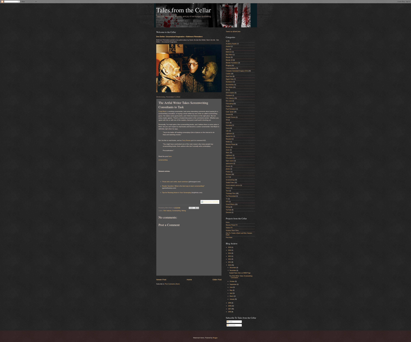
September (233, 284)
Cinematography (231, 68)
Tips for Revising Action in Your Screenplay (176, 192)
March (232, 296)
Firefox (228, 106)
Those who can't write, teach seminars (175, 181)
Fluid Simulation (231, 109)
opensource (229, 163)
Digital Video (230, 79)
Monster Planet (230, 144)
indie (227, 131)
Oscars (228, 166)
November (233, 270)
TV (227, 199)
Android (228, 46)
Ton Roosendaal (231, 196)
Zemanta (228, 212)
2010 (230, 265)
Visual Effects (230, 204)
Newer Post (161, 280)
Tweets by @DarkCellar (233, 31)
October (232, 281)
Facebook (229, 95)
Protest (228, 171)
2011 (230, 262)
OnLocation (229, 158)
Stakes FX (229, 227)
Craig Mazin (163, 111)
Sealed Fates (230, 182)
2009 (230, 303)
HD (227, 120)
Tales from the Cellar (183, 10)
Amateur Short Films (232, 230)
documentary (230, 84)
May (231, 290)
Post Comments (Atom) (172, 284)
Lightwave (229, 133)
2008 (230, 306)
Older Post (217, 280)
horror (227, 122)
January (232, 299)
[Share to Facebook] (196, 208)
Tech (227, 191)
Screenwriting (176, 210)
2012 (230, 259)
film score (229, 101)
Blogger (215, 338)
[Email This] (190, 208)
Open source (230, 161)
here (170, 156)
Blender (228, 57)
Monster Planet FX (232, 225)
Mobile (228, 142)
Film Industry (167, 210)
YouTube (228, 210)
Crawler (228, 73)
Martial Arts (229, 136)
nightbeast (229, 155)
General (228, 114)
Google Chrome (230, 117)
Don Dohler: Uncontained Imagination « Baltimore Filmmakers (179, 36)
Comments (231, 325)
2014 (230, 253)
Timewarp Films (231, 193)
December (233, 267)
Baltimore (229, 52)
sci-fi (227, 177)
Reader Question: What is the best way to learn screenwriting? (183, 186)
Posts (230, 321)
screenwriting (163, 160)
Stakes (228, 188)
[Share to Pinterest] (198, 208)
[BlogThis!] (192, 208)
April (231, 293)
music (228, 150)
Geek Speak (230, 112)
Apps (227, 49)
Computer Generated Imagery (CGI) (237, 71)
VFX (227, 201)
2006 (230, 312)
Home (189, 280)
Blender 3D (229, 60)
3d (226, 41)
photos (228, 169)
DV (227, 90)
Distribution (229, 82)
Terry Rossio (186, 140)
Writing (184, 210)
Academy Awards (231, 44)
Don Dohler (229, 87)
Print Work (229, 237)
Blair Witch (229, 54)
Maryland (229, 139)
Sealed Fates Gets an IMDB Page (239, 273)
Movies (228, 147)
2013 (230, 256)
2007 (230, 309)
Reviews (228, 174)
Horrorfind (229, 125)
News (227, 152)
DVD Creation (230, 93)
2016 (230, 250)
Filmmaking (229, 103)
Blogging (228, 65)
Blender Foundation (232, 63)
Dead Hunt (229, 76)
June (231, 287)
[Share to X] (194, 208)
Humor (228, 128)
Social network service (233, 185)
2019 (230, 247)
